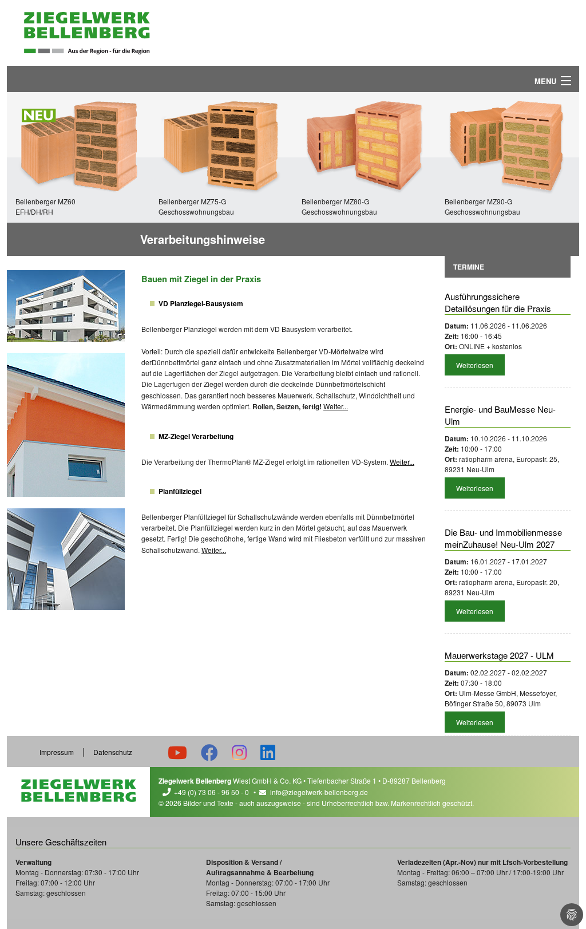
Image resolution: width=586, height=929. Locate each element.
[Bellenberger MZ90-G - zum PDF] (508, 144)
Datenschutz (112, 752)
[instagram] (239, 752)
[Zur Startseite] (87, 33)
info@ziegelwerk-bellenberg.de (319, 792)
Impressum (56, 752)
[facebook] (209, 752)
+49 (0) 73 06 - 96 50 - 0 (211, 792)
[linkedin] (268, 752)
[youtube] (177, 752)
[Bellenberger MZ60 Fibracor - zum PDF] (78, 144)
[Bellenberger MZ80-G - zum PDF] (364, 144)
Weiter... (335, 406)
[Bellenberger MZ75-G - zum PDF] (221, 144)
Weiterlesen (474, 365)
